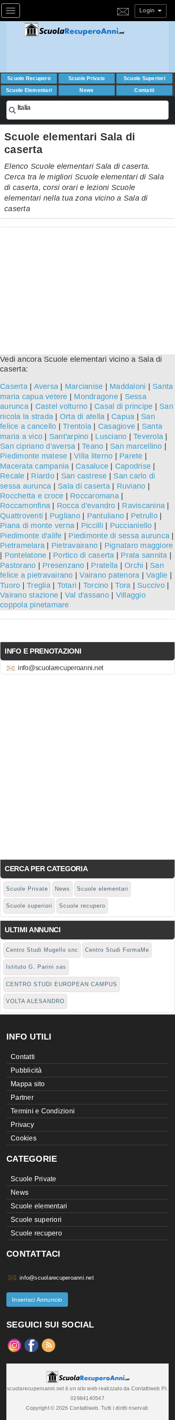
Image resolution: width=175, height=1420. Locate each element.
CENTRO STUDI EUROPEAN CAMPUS (61, 984)
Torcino (96, 585)
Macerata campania (34, 466)
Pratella (104, 565)
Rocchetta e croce (31, 496)
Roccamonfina (25, 505)
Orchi (133, 565)
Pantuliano (105, 516)
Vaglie (157, 575)
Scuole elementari (29, 90)
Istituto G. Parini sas (36, 967)
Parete (131, 456)
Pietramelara (22, 545)
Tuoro (10, 585)
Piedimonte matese (33, 456)
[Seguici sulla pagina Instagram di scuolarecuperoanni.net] (14, 1344)
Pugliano (65, 516)
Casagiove (116, 426)
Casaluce (92, 466)
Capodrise (133, 466)
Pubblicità (26, 1070)
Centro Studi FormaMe (117, 950)
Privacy (22, 1124)
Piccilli (92, 525)
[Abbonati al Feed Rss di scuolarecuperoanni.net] (48, 1344)
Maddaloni (128, 386)
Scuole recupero (29, 78)
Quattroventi (21, 516)
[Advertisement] (87, 286)
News (86, 90)
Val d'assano (87, 595)
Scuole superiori (144, 78)
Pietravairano (74, 545)
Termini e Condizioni (43, 1111)
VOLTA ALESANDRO (35, 1001)
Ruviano (131, 486)
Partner (22, 1097)
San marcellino (136, 446)
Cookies (24, 1138)
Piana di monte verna (37, 525)
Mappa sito (28, 1083)
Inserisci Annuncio (37, 1299)
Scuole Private (86, 78)
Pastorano (18, 565)
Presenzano (63, 565)
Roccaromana (94, 496)
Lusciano (111, 436)
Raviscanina (143, 505)
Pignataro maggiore (138, 545)
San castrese (84, 476)
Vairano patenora (109, 575)
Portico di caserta (83, 555)
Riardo (42, 476)
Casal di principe (123, 406)
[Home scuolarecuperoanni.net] (96, 30)
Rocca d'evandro (86, 505)
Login (148, 10)
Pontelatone (26, 555)
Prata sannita (144, 555)
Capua (122, 416)
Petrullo (144, 516)
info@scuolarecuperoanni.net (60, 667)
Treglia (39, 585)
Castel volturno (61, 406)
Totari (67, 585)
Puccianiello (131, 525)
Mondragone (96, 396)
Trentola (77, 426)
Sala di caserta (84, 486)
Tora (122, 585)
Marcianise (84, 386)
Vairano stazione (29, 595)
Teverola (148, 436)
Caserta (14, 386)
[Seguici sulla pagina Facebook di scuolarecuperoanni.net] (31, 1344)
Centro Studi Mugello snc (42, 950)
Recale (12, 476)
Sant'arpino (69, 436)
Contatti (144, 90)
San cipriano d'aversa (37, 446)
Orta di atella (82, 416)
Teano (92, 446)
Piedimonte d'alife (31, 535)
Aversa (46, 386)
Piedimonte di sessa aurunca (118, 535)
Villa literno (93, 456)
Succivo (151, 585)
